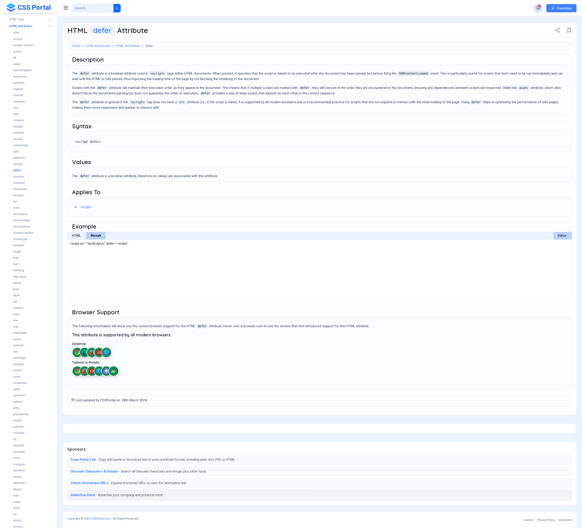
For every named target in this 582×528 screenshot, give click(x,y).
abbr (16, 32)
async (17, 64)
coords (18, 139)
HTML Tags (16, 19)
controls (18, 132)
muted (17, 370)
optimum (19, 395)
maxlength (20, 332)
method (18, 345)
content (18, 126)
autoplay (19, 82)
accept (17, 39)
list (15, 301)
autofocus (20, 76)
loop (16, 314)
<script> (86, 207)
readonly (19, 433)
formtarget (20, 239)
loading (18, 307)
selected (19, 483)
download (20, 189)
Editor (562, 236)
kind (16, 289)
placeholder (21, 414)
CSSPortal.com (100, 518)
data (16, 151)
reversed (19, 451)
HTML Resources (98, 46)
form (16, 207)
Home (76, 46)
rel (14, 439)
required (18, 445)
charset (18, 95)
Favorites (564, 8)
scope (17, 476)
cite (15, 107)
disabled (19, 182)
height (17, 251)
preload (18, 426)
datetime (19, 157)
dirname (18, 176)
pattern (18, 401)
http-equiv (19, 276)
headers (18, 245)
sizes (16, 501)
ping (16, 408)
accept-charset (23, 45)
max (16, 326)
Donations (565, 520)
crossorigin (20, 145)
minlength (19, 358)
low (15, 320)
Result (96, 236)
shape (17, 489)
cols (16, 114)
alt (14, 57)
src (15, 514)
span (16, 508)
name (16, 376)
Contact (528, 520)
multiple (18, 364)
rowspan (19, 464)
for (15, 201)
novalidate (20, 383)
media (17, 339)
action (17, 51)
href (15, 264)
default (18, 164)
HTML (76, 236)
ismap (17, 282)
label (16, 295)
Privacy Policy (546, 520)
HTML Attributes (20, 26)
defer (17, 170)
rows (16, 458)
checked (19, 101)
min (15, 351)
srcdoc (18, 520)
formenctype (21, 220)
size (16, 495)
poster (17, 420)
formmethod (21, 226)
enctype (18, 195)
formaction (20, 214)
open (16, 389)
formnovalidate (23, 232)
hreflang (18, 270)
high (16, 257)
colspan (18, 120)
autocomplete (22, 70)
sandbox (19, 470)
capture (18, 89)
